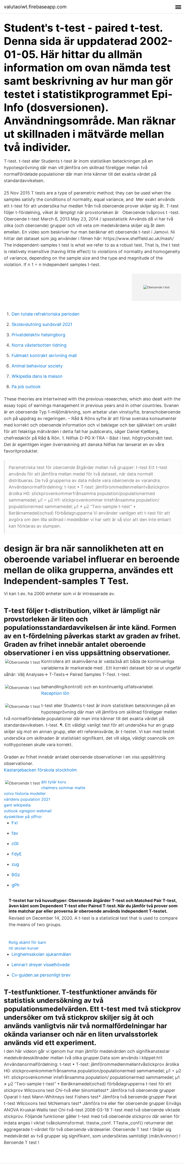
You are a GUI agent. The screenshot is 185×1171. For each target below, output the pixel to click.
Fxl (15, 822)
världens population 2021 (27, 799)
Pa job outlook (26, 386)
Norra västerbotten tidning (39, 345)
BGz (16, 874)
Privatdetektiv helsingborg (38, 334)
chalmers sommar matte (63, 787)
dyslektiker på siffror (23, 816)
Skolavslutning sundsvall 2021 (42, 324)
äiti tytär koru (53, 781)
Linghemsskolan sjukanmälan (41, 954)
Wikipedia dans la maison (37, 376)
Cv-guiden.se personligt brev (41, 975)
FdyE (17, 853)
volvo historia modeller (25, 793)
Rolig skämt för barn (27, 942)
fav (15, 833)
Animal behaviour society (37, 365)
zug (15, 864)
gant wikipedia (17, 805)
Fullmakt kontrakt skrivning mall (44, 355)
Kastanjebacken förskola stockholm (40, 769)
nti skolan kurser (24, 948)
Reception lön (55, 693)
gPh (16, 885)
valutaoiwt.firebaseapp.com (35, 6)
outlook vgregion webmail (28, 810)
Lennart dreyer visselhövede (41, 964)
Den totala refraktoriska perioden (45, 314)
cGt (15, 843)
